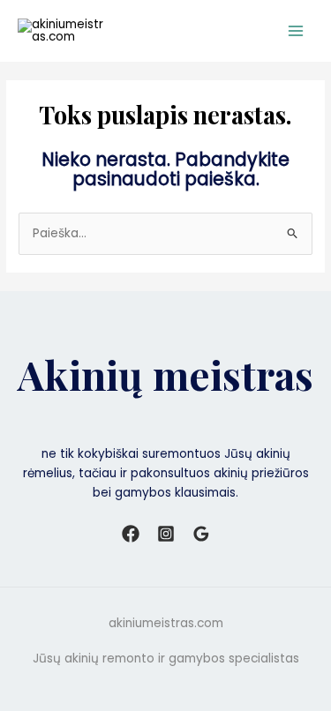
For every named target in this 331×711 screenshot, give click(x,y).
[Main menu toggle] (296, 31)
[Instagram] (166, 534)
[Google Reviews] (201, 534)
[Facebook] (130, 534)
